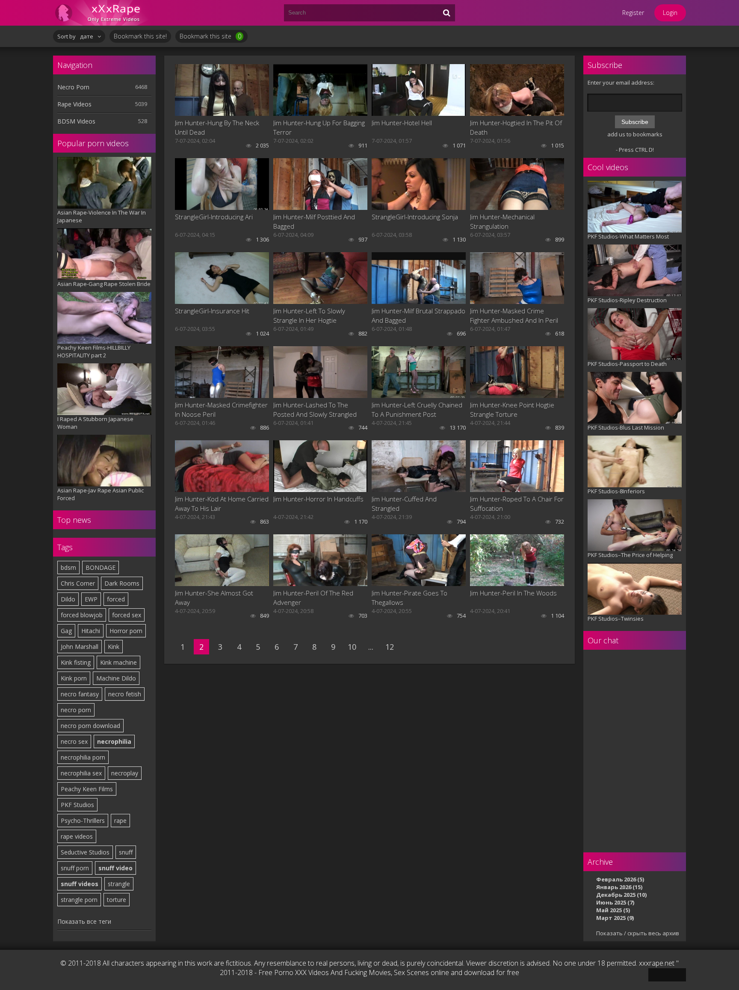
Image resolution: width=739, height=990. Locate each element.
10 (352, 647)
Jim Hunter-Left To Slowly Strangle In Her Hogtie (309, 315)
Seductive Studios (85, 852)
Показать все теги (84, 921)
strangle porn (79, 900)
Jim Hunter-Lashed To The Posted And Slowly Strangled (315, 409)
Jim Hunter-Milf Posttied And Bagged (314, 221)
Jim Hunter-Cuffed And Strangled (404, 504)
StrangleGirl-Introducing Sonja (415, 216)
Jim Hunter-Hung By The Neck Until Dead (217, 127)
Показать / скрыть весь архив (637, 933)
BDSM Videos (76, 121)
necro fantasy (80, 694)
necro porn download (90, 726)
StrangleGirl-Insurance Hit (212, 310)
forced (116, 599)
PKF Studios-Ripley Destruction (627, 300)
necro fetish (124, 694)
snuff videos (79, 884)
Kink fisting (76, 662)
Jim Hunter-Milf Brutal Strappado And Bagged (418, 315)
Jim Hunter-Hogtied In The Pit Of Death (516, 127)
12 (389, 647)
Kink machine (118, 662)
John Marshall (79, 646)
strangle (119, 884)
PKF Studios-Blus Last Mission (626, 427)
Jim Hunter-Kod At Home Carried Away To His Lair (222, 504)
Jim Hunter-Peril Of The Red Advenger (313, 598)
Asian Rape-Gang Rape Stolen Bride (104, 284)
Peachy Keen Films (87, 789)
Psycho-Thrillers (83, 820)
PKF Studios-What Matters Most (628, 236)
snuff (126, 852)
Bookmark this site (210, 36)
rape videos (77, 836)
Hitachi (90, 631)
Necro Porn (73, 87)
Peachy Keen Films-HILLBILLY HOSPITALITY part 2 (93, 351)
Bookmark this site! (140, 36)
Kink (113, 646)
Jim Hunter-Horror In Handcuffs (318, 499)
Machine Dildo (116, 678)
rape (120, 820)
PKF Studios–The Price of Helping (630, 555)
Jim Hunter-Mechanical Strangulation (502, 221)
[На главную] (104, 13)
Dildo (68, 599)
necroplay (124, 773)
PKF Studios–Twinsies (616, 618)
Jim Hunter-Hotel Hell (402, 122)
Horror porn (125, 631)
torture (116, 900)
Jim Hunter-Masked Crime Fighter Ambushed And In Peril (514, 315)
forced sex (126, 615)
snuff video (115, 868)
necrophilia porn (83, 757)
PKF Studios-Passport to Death (627, 364)
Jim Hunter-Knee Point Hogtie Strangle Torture (512, 409)
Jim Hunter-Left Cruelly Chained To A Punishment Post (417, 409)
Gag (66, 631)
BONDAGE (100, 567)
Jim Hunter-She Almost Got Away (214, 598)
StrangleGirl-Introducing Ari (214, 216)
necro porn (76, 710)
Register (633, 13)
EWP (91, 599)
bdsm (68, 567)
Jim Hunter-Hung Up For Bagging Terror (319, 127)
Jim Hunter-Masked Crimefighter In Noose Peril (221, 409)
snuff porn (75, 868)
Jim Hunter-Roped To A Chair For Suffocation (517, 504)
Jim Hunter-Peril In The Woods (513, 593)
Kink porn (74, 678)
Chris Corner (78, 583)
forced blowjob (82, 615)
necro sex (74, 741)
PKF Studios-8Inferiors (616, 491)
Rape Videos (74, 104)
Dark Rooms (121, 583)
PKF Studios (77, 805)
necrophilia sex (81, 773)
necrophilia (114, 741)
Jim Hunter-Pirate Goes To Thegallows (409, 598)
